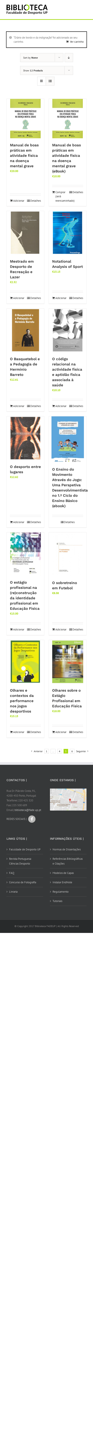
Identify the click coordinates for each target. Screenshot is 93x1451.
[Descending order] (69, 57)
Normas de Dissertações (67, 849)
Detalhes (35, 201)
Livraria (13, 892)
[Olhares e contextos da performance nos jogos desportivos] (25, 662)
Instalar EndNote (62, 882)
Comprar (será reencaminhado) (61, 196)
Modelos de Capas (63, 873)
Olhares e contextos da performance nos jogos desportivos (22, 700)
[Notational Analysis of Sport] (67, 233)
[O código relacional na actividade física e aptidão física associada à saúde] (67, 330)
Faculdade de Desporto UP (24, 849)
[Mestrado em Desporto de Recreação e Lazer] (25, 233)
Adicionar (18, 201)
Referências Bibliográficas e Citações (68, 861)
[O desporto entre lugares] (25, 438)
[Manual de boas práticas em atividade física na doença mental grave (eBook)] (67, 118)
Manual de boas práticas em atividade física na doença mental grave (24, 155)
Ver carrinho (77, 42)
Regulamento (61, 892)
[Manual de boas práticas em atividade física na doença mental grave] (25, 118)
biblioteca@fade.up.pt (27, 810)
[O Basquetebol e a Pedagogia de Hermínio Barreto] (25, 330)
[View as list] (50, 81)
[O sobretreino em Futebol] (67, 554)
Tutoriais (57, 901)
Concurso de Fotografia (22, 882)
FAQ (11, 873)
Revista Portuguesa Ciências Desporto (20, 861)
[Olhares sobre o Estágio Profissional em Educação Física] (67, 662)
